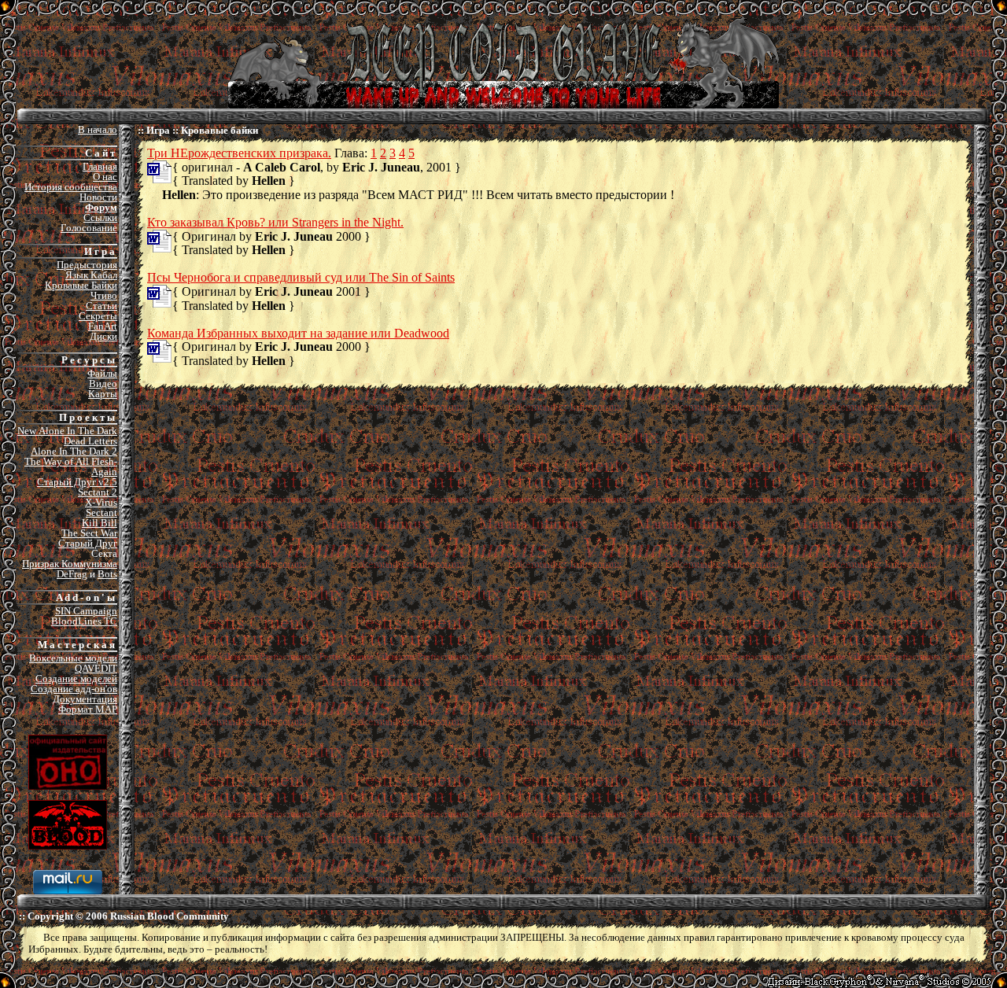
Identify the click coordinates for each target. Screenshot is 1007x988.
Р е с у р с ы (88, 360)
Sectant (101, 512)
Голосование (89, 228)
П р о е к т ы (87, 417)
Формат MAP (87, 709)
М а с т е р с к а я (76, 645)
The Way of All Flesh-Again (70, 466)
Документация (85, 699)
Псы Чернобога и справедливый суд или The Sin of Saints (301, 277)
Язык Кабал (91, 275)
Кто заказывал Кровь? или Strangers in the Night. (275, 222)
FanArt (102, 326)
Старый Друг (87, 543)
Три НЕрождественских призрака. (239, 153)
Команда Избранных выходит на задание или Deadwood (298, 333)
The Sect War (89, 533)
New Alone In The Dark (67, 431)
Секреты (98, 316)
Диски (103, 336)
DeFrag (72, 574)
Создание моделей (76, 678)
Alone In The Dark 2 (74, 451)
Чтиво (103, 295)
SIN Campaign (86, 611)
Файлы (102, 373)
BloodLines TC (84, 621)
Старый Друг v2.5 (77, 482)
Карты (102, 394)
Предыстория (87, 265)
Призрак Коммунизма (69, 564)
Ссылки (100, 217)
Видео (103, 383)
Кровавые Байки (81, 285)
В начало (97, 129)
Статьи (101, 306)
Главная (100, 166)
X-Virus (101, 502)
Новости (98, 197)
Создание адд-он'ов (74, 689)
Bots (107, 574)
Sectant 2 (97, 492)
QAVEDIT (96, 668)
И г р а (99, 251)
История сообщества (70, 187)
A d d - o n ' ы (85, 597)
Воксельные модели (73, 658)
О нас (105, 176)
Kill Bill (99, 523)
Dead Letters (90, 441)
